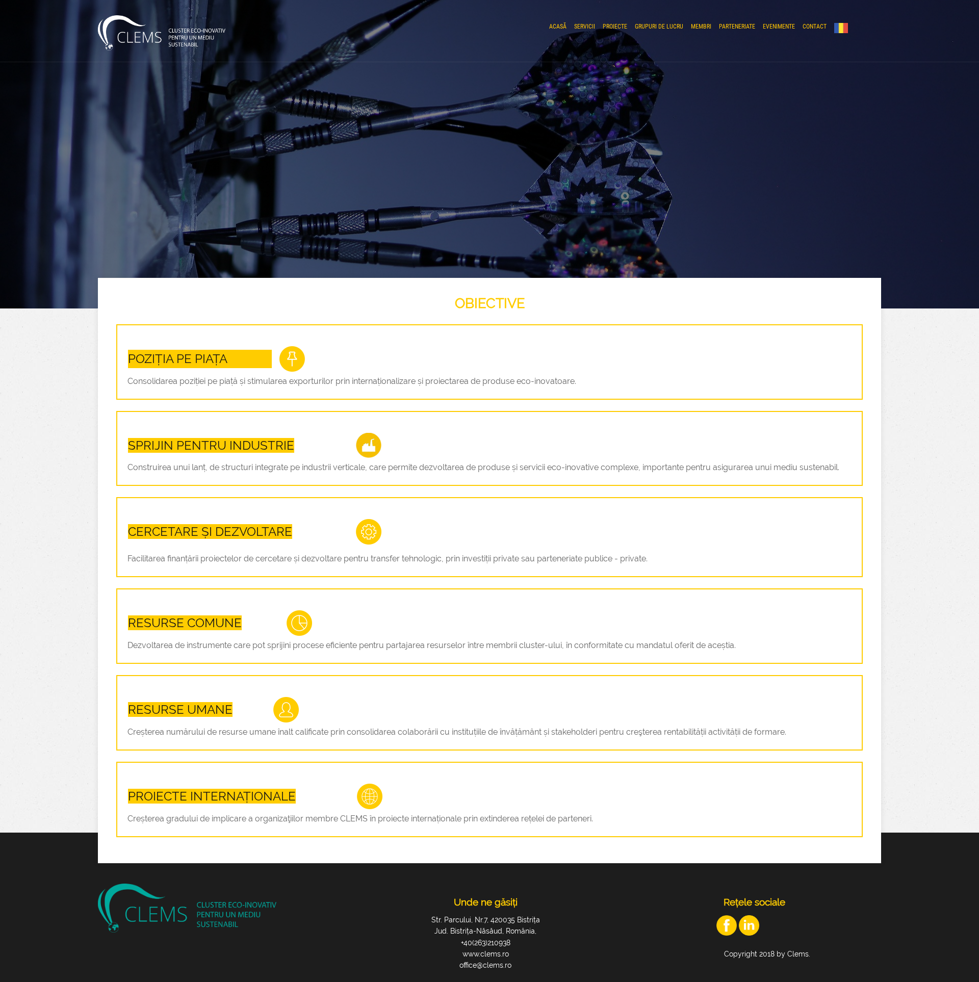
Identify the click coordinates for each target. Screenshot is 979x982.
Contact (815, 26)
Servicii (584, 26)
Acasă (557, 26)
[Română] (843, 28)
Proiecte (615, 26)
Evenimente (779, 26)
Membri (701, 26)
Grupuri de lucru (659, 26)
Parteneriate (737, 26)
